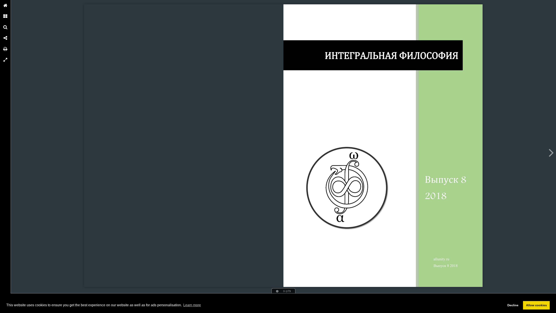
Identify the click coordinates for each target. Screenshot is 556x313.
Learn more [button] (192, 305)
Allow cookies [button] (536, 305)
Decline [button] (512, 305)
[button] (5, 5)
